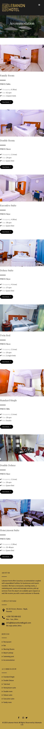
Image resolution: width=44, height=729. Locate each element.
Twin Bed (5, 335)
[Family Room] (22, 71)
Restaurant (7, 642)
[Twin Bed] (22, 331)
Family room (7, 702)
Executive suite (8, 699)
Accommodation (9, 660)
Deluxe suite (7, 695)
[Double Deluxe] (22, 461)
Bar (4, 645)
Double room (7, 691)
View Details (5, 102)
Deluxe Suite (6, 270)
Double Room (7, 140)
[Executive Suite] (22, 201)
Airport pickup (8, 653)
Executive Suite (8, 205)
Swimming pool (8, 656)
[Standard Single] (22, 396)
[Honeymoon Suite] (22, 526)
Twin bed (6, 684)
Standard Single (8, 400)
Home (22, 30)
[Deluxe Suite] (22, 266)
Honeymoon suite (9, 688)
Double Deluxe (8, 465)
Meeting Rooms (8, 649)
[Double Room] (22, 136)
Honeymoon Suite (9, 530)
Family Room (7, 75)
